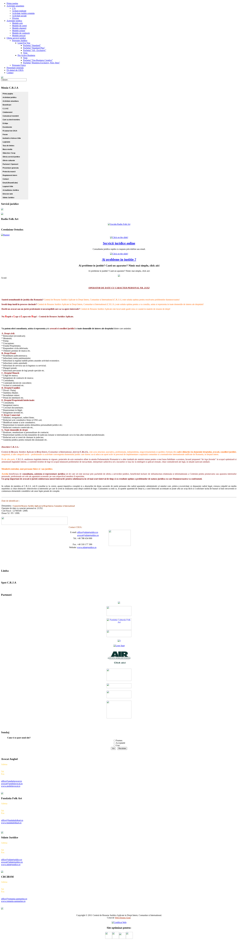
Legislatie (6, 142)
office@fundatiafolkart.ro (12, 820)
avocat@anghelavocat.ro (12, 783)
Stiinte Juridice (8, 198)
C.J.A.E (5, 109)
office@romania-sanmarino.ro (14, 899)
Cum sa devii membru (11, 120)
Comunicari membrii (11, 116)
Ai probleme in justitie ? (119, 259)
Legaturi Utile (8, 186)
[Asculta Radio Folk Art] (119, 224)
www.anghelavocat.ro (10, 786)
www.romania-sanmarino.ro (13, 901)
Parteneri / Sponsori (10, 164)
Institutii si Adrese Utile (12, 138)
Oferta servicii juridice (11, 157)
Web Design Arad (122, 918)
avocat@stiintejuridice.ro (88, 535)
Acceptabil (120, 743)
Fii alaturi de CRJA (10, 131)
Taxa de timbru (8, 146)
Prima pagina (8, 94)
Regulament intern (10, 175)
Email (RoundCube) (10, 183)
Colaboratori (7, 112)
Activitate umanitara (11, 101)
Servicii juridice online (119, 243)
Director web (8, 194)
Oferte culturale (9, 160)
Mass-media (7, 149)
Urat (118, 745)
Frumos (119, 740)
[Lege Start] (119, 645)
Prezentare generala (11, 168)
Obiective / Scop (9, 153)
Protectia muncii (9, 172)
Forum (5, 134)
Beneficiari (7, 105)
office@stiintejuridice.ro (87, 532)
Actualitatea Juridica (11, 190)
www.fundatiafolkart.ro (11, 823)
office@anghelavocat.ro (11, 781)
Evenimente (7, 127)
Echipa (5, 123)
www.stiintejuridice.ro (86, 547)
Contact (6, 179)
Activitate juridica (9, 97)
